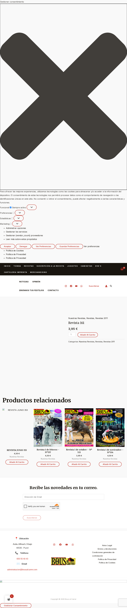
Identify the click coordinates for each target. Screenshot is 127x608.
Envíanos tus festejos (31, 290)
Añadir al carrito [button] (16, 462)
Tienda (17, 266)
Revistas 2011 (101, 318)
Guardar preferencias (69, 246)
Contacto (53, 290)
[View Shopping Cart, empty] (122, 269)
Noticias (24, 281)
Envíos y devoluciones (107, 549)
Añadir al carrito (87, 335)
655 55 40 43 (22, 559)
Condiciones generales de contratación (103, 554)
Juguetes (72, 266)
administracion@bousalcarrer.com (22, 570)
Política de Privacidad (16, 254)
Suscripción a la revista (50, 266)
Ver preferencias (43, 246)
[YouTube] (76, 286)
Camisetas (86, 266)
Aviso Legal (107, 545)
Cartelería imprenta (15, 272)
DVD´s (98, 266)
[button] (63, 97)
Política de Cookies (15, 250)
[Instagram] (66, 286)
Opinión (36, 281)
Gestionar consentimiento (15, 605)
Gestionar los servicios (16, 231)
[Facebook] (71, 286)
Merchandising (38, 272)
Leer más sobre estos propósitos (21, 239)
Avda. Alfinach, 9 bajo (22, 544)
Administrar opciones (16, 228)
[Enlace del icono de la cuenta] (106, 286)
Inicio (7, 266)
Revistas (29, 266)
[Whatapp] (81, 286)
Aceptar (7, 246)
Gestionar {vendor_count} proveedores (24, 235)
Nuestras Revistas (76, 318)
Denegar (23, 246)
